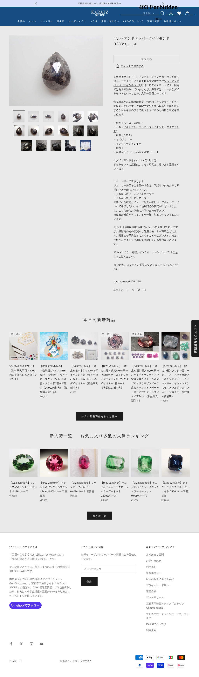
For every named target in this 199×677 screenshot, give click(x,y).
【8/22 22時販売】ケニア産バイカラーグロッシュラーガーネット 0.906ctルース (145, 489)
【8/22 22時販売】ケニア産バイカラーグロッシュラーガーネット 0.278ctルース (114, 489)
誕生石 (61, 21)
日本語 (13, 661)
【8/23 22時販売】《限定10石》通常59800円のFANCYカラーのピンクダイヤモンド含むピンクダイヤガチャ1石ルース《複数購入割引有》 (114, 377)
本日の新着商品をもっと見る (99, 416)
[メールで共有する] (144, 290)
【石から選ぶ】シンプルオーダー (135, 193)
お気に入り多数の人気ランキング (114, 436)
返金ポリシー (153, 572)
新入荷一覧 (61, 436)
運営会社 (151, 591)
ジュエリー (46, 21)
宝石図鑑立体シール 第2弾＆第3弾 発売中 (99, 3)
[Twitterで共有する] (133, 290)
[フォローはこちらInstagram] (31, 644)
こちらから (125, 210)
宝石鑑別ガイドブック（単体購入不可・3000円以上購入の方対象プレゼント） (23, 372)
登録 (89, 581)
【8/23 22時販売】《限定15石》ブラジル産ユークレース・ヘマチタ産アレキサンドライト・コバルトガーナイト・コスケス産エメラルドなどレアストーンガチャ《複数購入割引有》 (175, 381)
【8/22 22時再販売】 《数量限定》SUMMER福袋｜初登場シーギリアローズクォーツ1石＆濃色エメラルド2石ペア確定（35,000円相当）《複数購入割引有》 (54, 379)
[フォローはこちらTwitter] (21, 644)
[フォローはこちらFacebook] (11, 644)
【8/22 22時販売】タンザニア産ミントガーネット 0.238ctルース (23, 487)
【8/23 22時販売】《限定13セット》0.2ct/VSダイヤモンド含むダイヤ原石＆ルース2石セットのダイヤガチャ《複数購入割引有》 (84, 377)
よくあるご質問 (155, 554)
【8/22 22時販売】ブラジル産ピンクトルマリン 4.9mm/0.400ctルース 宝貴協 (54, 489)
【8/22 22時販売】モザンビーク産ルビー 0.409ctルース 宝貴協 (83, 487)
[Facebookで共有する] (127, 290)
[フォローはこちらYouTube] (42, 644)
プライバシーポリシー (158, 585)
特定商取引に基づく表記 (160, 579)
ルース (33, 21)
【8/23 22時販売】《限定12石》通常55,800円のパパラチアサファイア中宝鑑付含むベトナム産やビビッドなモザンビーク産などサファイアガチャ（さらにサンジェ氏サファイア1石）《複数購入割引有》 (145, 383)
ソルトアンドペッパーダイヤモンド (144, 126)
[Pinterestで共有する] (138, 290)
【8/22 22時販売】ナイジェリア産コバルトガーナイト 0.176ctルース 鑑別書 (175, 489)
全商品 (21, 21)
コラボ (93, 21)
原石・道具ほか (110, 21)
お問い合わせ (153, 560)
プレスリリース (155, 597)
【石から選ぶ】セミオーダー (132, 197)
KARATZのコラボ (156, 624)
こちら (161, 264)
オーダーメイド (77, 21)
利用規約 (151, 566)
